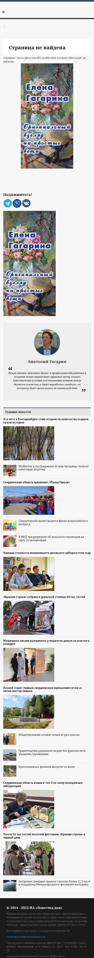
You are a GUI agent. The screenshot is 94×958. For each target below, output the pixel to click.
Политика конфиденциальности (26, 936)
